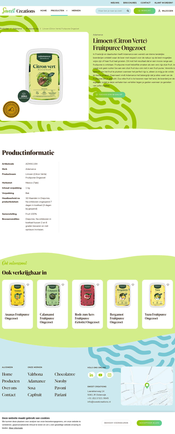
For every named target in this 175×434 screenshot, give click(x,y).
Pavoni (60, 388)
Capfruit (35, 394)
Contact (9, 394)
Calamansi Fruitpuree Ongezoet (47, 318)
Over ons (9, 388)
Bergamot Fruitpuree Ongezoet (117, 318)
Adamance (37, 381)
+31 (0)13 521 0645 (98, 398)
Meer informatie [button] (16, 428)
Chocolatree (65, 374)
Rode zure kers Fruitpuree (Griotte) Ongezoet (87, 318)
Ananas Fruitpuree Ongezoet (17, 316)
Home (7, 374)
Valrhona (35, 374)
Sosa (32, 388)
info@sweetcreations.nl (99, 402)
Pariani (60, 394)
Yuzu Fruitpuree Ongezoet (155, 316)
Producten (11, 381)
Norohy (61, 381)
